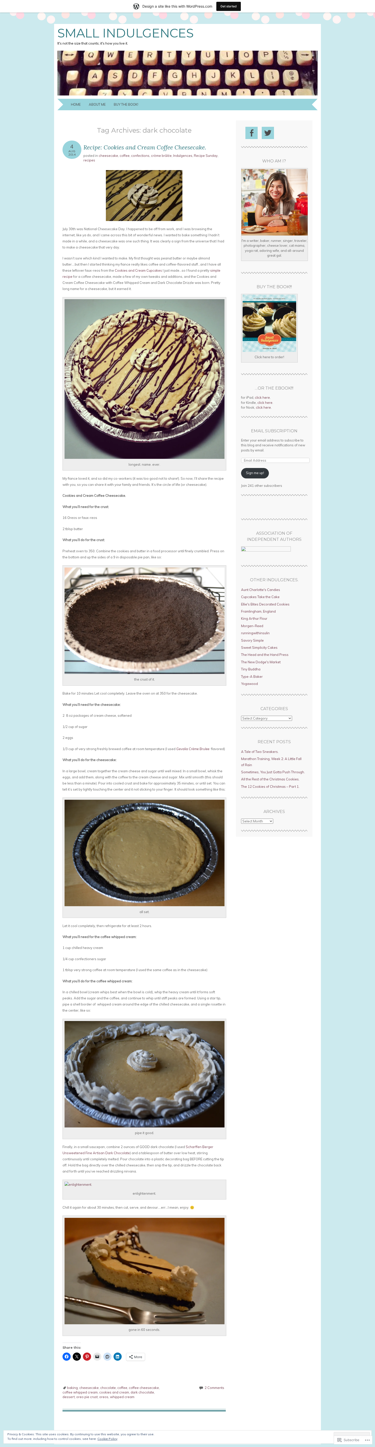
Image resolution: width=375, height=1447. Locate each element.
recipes (89, 160)
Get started (228, 6)
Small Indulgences (125, 33)
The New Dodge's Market (261, 662)
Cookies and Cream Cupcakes (139, 270)
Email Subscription (274, 431)
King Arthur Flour (254, 618)
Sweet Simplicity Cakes (259, 647)
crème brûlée (161, 156)
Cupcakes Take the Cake (260, 597)
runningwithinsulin (255, 633)
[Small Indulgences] (187, 95)
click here (262, 397)
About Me (97, 104)
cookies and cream (114, 1392)
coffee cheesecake (144, 1388)
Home (76, 104)
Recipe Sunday (206, 156)
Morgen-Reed (252, 626)
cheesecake (108, 156)
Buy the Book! (126, 104)
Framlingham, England (258, 611)
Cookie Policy (107, 1439)
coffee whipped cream (80, 1392)
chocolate (108, 1388)
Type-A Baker (252, 676)
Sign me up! (255, 473)
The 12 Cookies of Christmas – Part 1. (270, 786)
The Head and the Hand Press (265, 655)
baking (72, 1388)
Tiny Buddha (250, 669)
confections (140, 156)
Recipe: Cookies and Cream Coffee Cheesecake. (144, 147)
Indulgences (182, 156)
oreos (103, 1397)
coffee (125, 156)
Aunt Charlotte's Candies (260, 590)
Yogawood (249, 684)
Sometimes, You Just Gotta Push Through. (273, 772)
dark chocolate (142, 1392)
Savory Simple (252, 640)
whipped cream (122, 1397)
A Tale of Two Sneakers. (260, 752)
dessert (68, 1397)
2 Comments (214, 1388)
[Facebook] (251, 133)
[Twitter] (268, 133)
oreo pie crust (87, 1397)
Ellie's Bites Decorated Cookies (265, 604)
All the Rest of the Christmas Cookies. (270, 779)
